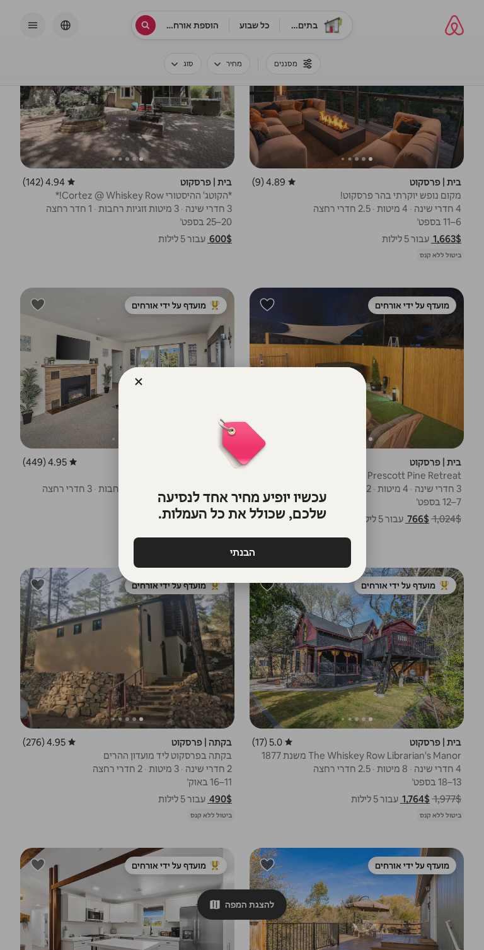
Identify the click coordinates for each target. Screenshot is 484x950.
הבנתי (242, 552)
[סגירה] (139, 382)
